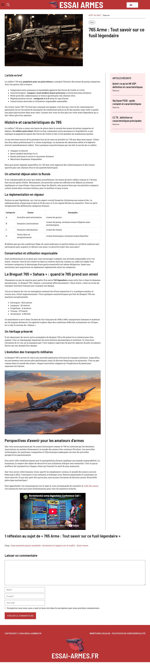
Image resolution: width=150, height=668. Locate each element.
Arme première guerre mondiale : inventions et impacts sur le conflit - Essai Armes (49, 545)
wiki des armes (91, 486)
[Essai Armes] (53, 4)
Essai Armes (81, 4)
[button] (8, 4)
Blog (92, 22)
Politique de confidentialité (128, 633)
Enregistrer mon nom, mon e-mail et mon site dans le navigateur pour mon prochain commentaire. (53, 608)
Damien (106, 15)
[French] (132, 5)
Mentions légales (100, 633)
